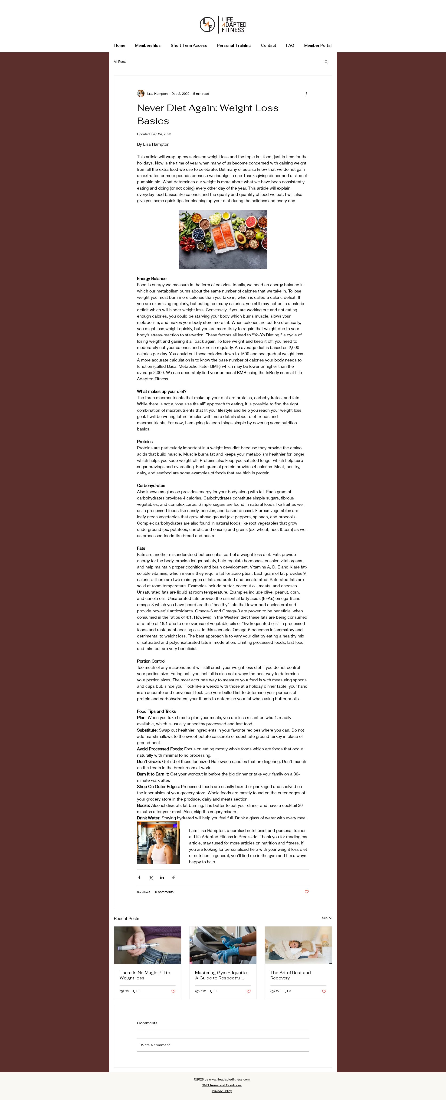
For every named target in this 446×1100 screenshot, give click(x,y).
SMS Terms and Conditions (222, 1085)
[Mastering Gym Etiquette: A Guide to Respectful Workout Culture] (223, 945)
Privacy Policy (222, 1091)
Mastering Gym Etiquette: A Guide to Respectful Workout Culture (221, 975)
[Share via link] (173, 877)
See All (327, 918)
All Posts (120, 61)
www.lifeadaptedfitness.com (229, 1079)
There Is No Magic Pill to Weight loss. (145, 975)
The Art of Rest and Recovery (290, 975)
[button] (326, 61)
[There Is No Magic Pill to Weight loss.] (147, 945)
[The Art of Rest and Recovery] (298, 945)
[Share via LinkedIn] (162, 877)
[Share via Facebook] (139, 877)
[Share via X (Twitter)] (150, 877)
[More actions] (306, 93)
